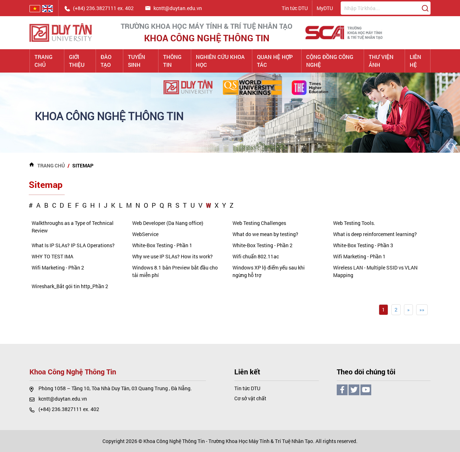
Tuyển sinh (136, 61)
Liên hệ (415, 61)
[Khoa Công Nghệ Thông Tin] (344, 31)
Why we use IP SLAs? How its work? (172, 256)
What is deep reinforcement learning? (375, 234)
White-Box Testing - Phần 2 (263, 245)
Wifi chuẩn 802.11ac (256, 256)
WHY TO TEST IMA (52, 256)
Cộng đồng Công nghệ (329, 61)
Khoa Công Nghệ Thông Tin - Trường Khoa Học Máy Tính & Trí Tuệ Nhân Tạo (228, 441)
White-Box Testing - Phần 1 (162, 245)
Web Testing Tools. (354, 223)
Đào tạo (106, 61)
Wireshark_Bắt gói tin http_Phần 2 (70, 286)
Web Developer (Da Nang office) (167, 223)
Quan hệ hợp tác (275, 61)
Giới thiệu (76, 61)
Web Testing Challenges (259, 223)
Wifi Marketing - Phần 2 (58, 267)
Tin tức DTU (295, 8)
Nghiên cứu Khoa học (220, 61)
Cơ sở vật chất (250, 398)
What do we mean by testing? (265, 234)
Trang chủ (43, 61)
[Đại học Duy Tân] (60, 31)
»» (421, 309)
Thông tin (172, 61)
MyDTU (325, 8)
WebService (145, 234)
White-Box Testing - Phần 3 (363, 245)
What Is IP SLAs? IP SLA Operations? (73, 245)
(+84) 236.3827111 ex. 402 (68, 409)
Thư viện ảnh (381, 61)
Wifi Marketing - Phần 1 (359, 256)
